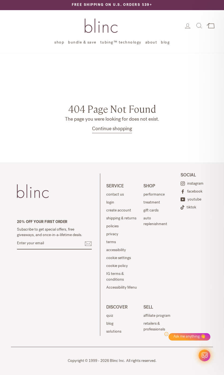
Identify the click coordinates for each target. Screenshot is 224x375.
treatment (151, 203)
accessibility (116, 250)
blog (165, 43)
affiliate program (156, 316)
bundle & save (82, 43)
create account (118, 211)
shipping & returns (121, 218)
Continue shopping (112, 129)
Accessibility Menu (121, 288)
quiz (109, 316)
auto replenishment (155, 221)
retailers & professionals (154, 327)
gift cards (150, 211)
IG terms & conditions (115, 277)
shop (59, 43)
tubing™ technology (121, 43)
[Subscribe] (88, 243)
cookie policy (117, 266)
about (151, 43)
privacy (112, 234)
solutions (113, 332)
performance (154, 195)
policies (112, 226)
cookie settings (118, 258)
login (110, 203)
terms (111, 242)
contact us (115, 195)
